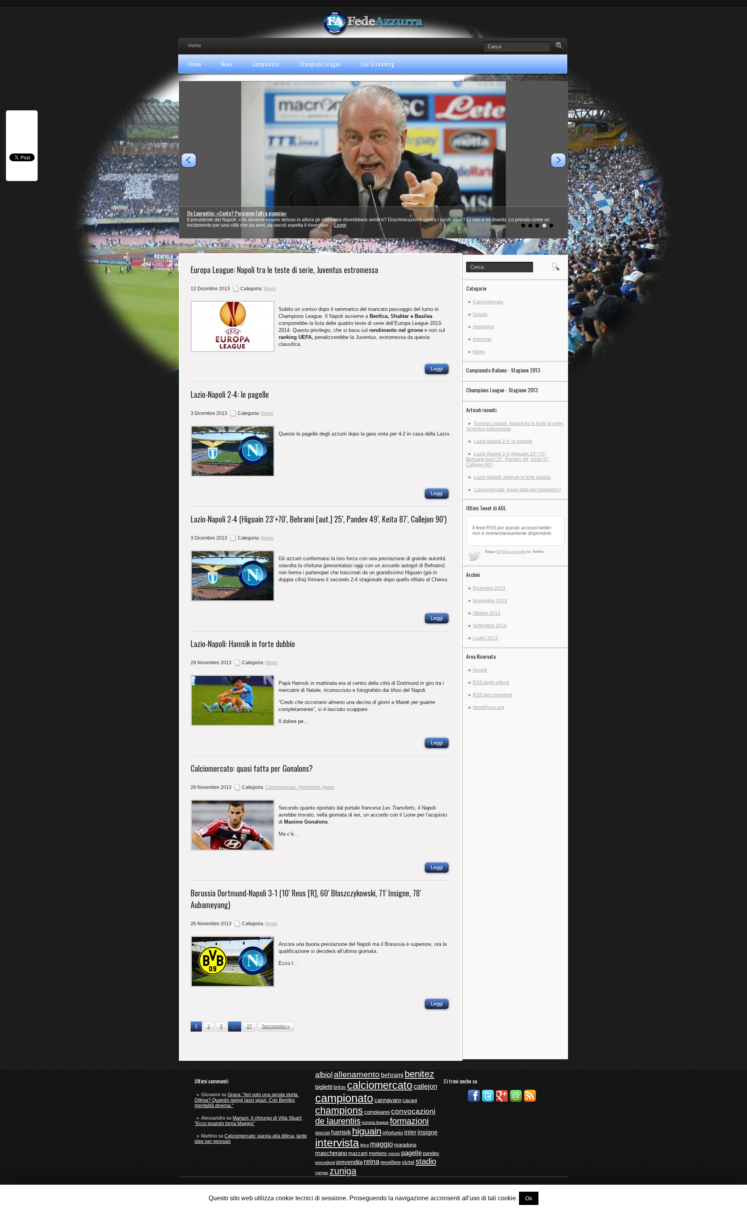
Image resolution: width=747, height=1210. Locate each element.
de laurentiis (338, 1121)
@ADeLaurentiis (511, 551)
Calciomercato (488, 302)
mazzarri (358, 1153)
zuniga (343, 1171)
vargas (321, 1172)
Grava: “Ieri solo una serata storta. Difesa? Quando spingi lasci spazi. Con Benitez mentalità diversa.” (247, 1100)
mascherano (331, 1153)
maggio (381, 1144)
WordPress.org (488, 707)
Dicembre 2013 (489, 588)
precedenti (325, 1162)
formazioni (409, 1121)
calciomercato (379, 1085)
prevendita (349, 1162)
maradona (405, 1145)
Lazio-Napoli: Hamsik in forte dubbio (512, 477)
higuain (366, 1131)
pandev (431, 1153)
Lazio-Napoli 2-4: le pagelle (503, 441)
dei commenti (492, 695)
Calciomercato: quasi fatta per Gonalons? (517, 489)
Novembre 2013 (490, 600)
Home (194, 45)
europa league (375, 1122)
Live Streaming (377, 64)
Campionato (265, 64)
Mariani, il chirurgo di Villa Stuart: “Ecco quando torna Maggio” (248, 1120)
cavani (409, 1100)
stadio (426, 1161)
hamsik (341, 1132)
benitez (419, 1074)
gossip (322, 1133)
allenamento (357, 1074)
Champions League (320, 64)
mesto (394, 1153)
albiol (324, 1075)
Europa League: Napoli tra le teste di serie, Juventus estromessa (284, 269)
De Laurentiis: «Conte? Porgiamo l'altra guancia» (237, 213)
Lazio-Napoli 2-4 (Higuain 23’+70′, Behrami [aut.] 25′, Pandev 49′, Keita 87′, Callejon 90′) (508, 459)
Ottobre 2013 (486, 613)
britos (339, 1087)
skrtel (408, 1162)
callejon (425, 1086)
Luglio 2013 (485, 638)
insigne (427, 1132)
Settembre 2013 (490, 625)
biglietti (323, 1087)
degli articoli (491, 682)
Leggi (340, 225)
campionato (344, 1098)
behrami (392, 1075)
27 (249, 1026)
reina (371, 1162)
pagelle (411, 1153)
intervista (337, 1143)
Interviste (482, 339)
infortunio (392, 1133)
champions (339, 1110)
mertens (378, 1153)
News (227, 64)
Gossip (480, 314)
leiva (364, 1145)
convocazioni (413, 1111)
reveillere (391, 1162)
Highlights (483, 327)
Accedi (480, 670)
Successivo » (276, 1026)
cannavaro (387, 1100)
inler (410, 1132)
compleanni (377, 1112)
